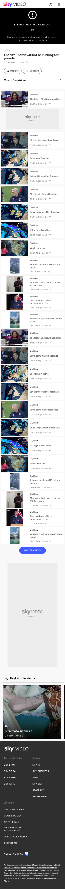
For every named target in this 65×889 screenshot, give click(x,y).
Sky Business (40, 771)
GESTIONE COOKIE (14, 809)
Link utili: (9, 803)
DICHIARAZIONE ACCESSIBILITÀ (13, 829)
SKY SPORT (10, 765)
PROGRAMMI (39, 796)
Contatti (42, 870)
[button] (13, 71)
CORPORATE (11, 843)
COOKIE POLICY (13, 815)
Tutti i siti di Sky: (13, 758)
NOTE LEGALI (11, 822)
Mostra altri (32, 550)
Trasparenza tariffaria (16, 870)
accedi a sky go (14, 854)
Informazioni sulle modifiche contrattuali (38, 868)
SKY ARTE (9, 784)
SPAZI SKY (38, 790)
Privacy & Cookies (12, 868)
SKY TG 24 (10, 771)
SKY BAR (37, 784)
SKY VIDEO (10, 777)
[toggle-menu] (59, 4)
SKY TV (36, 765)
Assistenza (32, 870)
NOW (35, 777)
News (7, 50)
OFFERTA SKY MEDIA (15, 836)
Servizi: (36, 758)
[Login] (50, 4)
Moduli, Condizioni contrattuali (46, 865)
